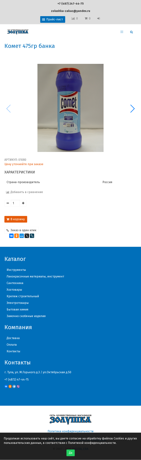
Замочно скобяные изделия (26, 316)
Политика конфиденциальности (70, 431)
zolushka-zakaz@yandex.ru (70, 11)
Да (70, 452)
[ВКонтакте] (11, 236)
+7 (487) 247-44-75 (70, 3)
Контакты (13, 351)
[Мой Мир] (21, 236)
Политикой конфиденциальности (92, 443)
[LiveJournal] (32, 236)
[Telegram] (14, 386)
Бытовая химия (17, 309)
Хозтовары (14, 289)
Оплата (12, 344)
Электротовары (18, 303)
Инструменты (16, 270)
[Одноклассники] (16, 236)
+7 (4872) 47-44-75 (16, 379)
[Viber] (18, 386)
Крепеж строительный (23, 296)
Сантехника (15, 283)
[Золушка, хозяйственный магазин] (17, 32)
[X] (27, 236)
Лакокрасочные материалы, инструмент (35, 276)
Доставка (13, 338)
